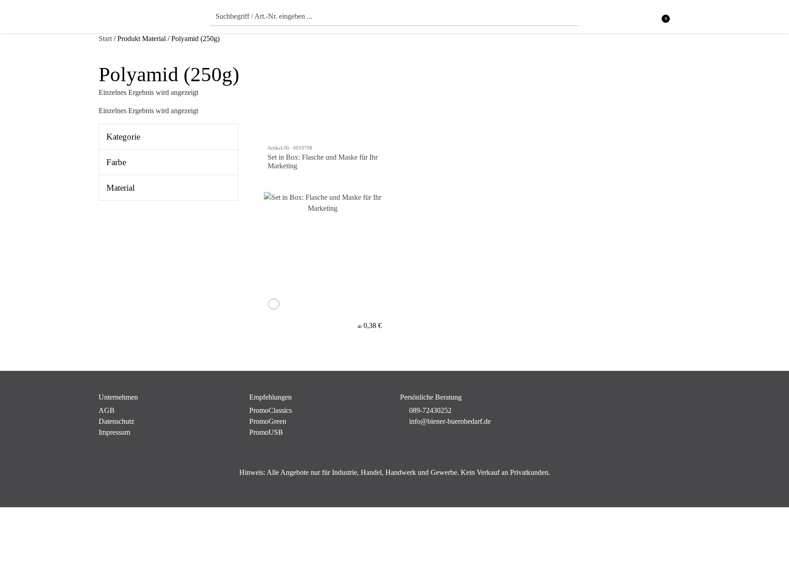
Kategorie (123, 136)
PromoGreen (267, 421)
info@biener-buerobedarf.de (450, 421)
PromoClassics (270, 410)
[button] (684, 19)
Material (120, 188)
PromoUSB (266, 432)
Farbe (116, 162)
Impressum (114, 432)
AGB (107, 410)
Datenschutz (116, 421)
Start (105, 38)
